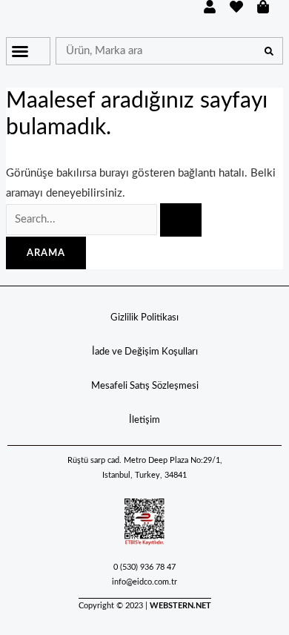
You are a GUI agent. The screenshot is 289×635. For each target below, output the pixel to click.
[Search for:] (104, 219)
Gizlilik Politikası (144, 318)
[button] (20, 51)
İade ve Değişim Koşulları (145, 352)
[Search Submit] (181, 220)
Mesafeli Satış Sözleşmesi (145, 386)
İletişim (144, 420)
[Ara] (268, 51)
